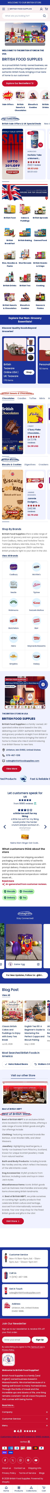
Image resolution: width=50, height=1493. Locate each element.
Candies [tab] (21, 398)
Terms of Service (27, 1473)
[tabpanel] (25, 1153)
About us (6, 1468)
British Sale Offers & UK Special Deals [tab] (21, 123)
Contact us (19, 1468)
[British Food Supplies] (12, 154)
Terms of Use (36, 1347)
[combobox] (25, 16)
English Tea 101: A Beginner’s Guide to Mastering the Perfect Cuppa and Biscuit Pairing (35, 1033)
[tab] (23, 1076)
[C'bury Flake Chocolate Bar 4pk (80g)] (35, 414)
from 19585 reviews (23, 803)
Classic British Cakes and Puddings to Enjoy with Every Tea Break (11, 1033)
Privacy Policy (9, 1473)
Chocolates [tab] (8, 398)
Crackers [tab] (43, 464)
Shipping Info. (35, 1468)
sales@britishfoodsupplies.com (22, 760)
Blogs (41, 1473)
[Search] (44, 15)
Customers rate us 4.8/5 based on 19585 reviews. (25, 1436)
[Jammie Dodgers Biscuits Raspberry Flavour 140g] (35, 480)
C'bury (31, 426)
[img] (25, 800)
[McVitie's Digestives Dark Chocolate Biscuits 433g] (25, 836)
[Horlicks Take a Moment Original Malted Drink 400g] (35, 139)
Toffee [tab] (32, 398)
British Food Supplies (20, 1478)
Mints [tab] (42, 398)
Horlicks (32, 151)
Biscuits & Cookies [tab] (11, 464)
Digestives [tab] (30, 464)
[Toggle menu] (3, 9)
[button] (5, 827)
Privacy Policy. (8, 1350)
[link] (30, 341)
